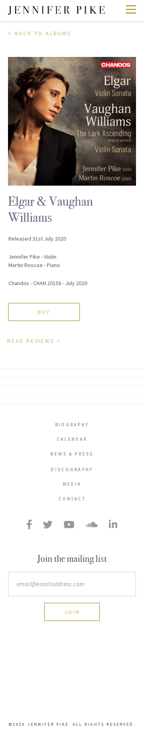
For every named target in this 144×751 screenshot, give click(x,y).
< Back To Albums (40, 33)
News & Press (72, 454)
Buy (44, 312)
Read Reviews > (34, 340)
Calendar (72, 439)
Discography (72, 469)
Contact (72, 499)
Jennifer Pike (56, 10)
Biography (72, 424)
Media (72, 484)
